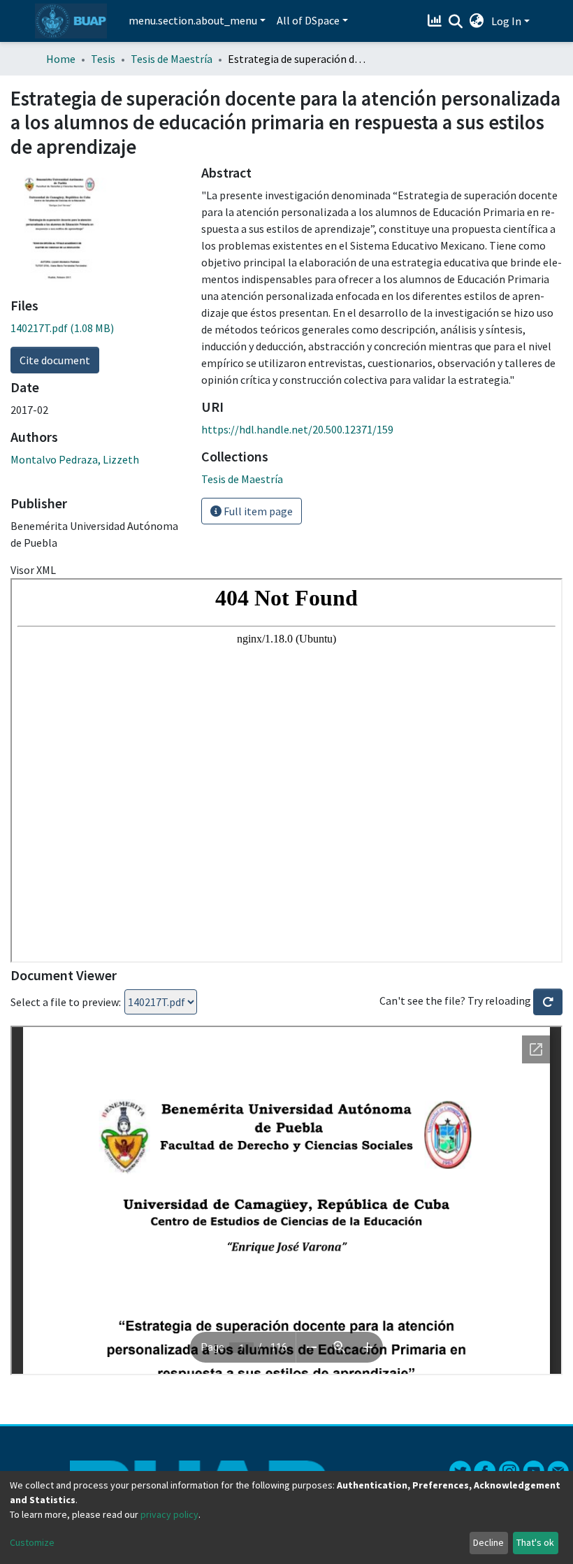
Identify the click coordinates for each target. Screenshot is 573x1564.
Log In (506, 21)
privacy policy (169, 1514)
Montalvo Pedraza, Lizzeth (74, 459)
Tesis (103, 59)
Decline (488, 1542)
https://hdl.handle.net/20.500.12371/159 (297, 429)
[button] (476, 21)
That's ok (535, 1542)
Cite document (55, 360)
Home (60, 59)
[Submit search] (456, 22)
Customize (32, 1542)
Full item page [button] (257, 511)
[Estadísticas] (436, 21)
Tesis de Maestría (171, 59)
